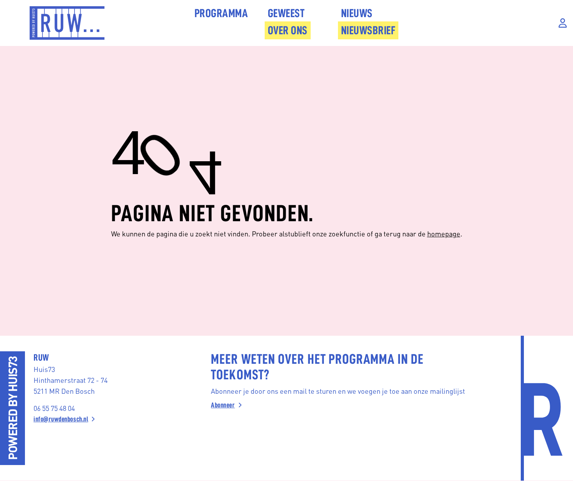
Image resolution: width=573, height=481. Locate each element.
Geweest (286, 13)
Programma (221, 13)
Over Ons (288, 30)
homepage (443, 233)
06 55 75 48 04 (54, 407)
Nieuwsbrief (368, 30)
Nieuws (357, 13)
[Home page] (67, 23)
